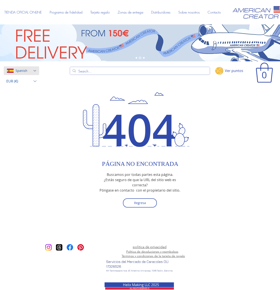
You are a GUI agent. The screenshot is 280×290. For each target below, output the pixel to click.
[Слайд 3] (144, 58)
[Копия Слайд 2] (136, 58)
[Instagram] (48, 247)
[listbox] (21, 81)
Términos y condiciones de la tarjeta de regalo (153, 256)
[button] (21, 81)
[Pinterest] (80, 247)
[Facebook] (70, 247)
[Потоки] (59, 247)
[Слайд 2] (140, 58)
